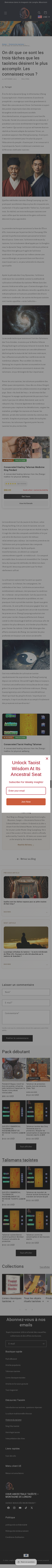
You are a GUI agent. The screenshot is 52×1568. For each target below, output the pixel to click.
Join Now (26, 802)
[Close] (47, 758)
